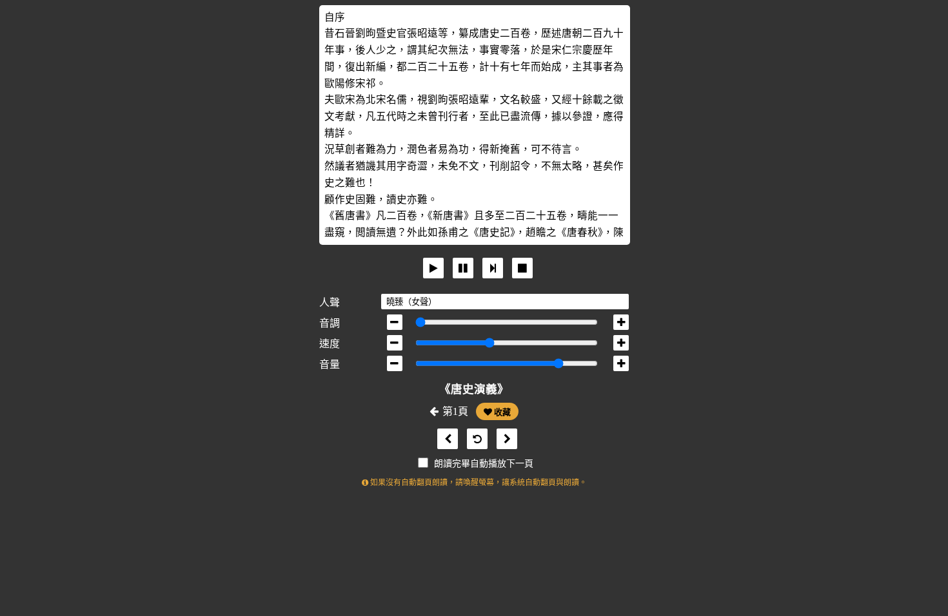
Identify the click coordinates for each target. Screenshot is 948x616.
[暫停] (463, 268)
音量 (329, 364)
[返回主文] (474, 439)
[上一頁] (444, 439)
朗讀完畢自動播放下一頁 (483, 463)
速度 (329, 343)
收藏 (501, 412)
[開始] (433, 268)
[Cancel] (522, 268)
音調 (329, 323)
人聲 (329, 302)
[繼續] (492, 268)
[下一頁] (503, 439)
